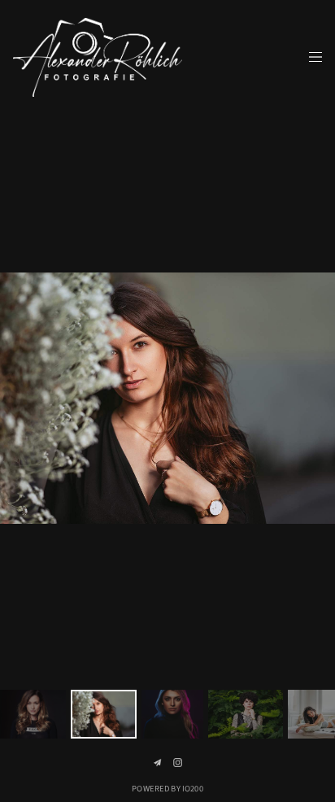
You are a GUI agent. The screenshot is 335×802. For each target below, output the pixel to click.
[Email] (157, 762)
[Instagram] (177, 762)
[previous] (20, 399)
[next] (314, 399)
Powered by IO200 (167, 788)
